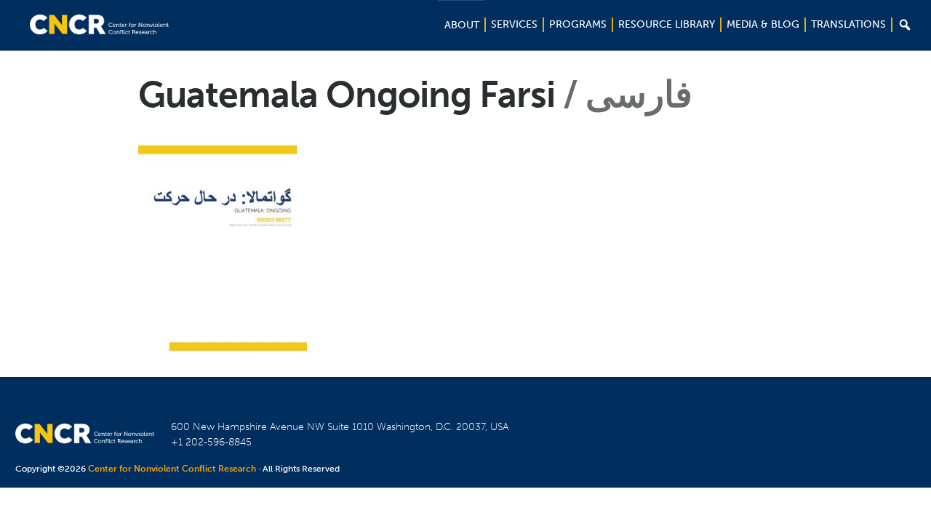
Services (514, 24)
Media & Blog (763, 24)
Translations (848, 24)
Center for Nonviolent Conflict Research (172, 469)
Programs (578, 24)
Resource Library (666, 24)
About (461, 25)
